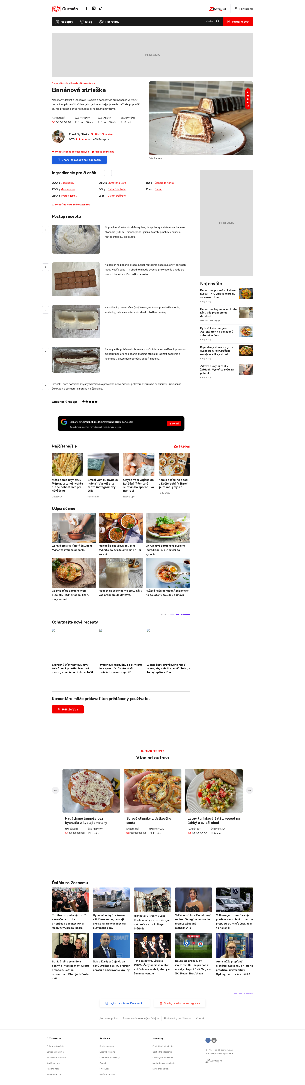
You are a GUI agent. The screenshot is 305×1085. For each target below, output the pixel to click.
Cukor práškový (117, 195)
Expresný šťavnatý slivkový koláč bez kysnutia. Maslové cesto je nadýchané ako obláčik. (73, 668)
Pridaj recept (241, 21)
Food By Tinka (79, 134)
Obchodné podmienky (110, 1057)
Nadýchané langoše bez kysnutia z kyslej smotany (86, 820)
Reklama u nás (107, 1046)
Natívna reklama (107, 1074)
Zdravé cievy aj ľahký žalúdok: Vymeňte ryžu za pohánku (217, 369)
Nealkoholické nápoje (210, 320)
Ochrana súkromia (55, 1051)
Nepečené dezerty (89, 82)
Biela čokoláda (116, 189)
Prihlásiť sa (70, 709)
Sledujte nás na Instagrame (182, 1003)
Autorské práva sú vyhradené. (219, 1053)
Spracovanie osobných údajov (141, 1018)
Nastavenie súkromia (56, 1057)
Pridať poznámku (104, 151)
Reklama (105, 1038)
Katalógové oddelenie (162, 1057)
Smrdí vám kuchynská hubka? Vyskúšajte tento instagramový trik (103, 485)
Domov (55, 82)
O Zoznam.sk (54, 1038)
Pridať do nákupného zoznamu (72, 204)
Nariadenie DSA (54, 1074)
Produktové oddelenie (162, 1046)
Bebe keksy (67, 182)
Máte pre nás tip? (160, 1068)
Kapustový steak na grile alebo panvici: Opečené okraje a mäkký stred (216, 350)
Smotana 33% (118, 182)
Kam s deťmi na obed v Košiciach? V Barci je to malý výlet (173, 483)
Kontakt (201, 1018)
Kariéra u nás (53, 1063)
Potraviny (112, 21)
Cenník (103, 1063)
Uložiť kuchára (103, 134)
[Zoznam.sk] (214, 1061)
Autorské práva (108, 1018)
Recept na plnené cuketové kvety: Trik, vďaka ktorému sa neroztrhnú (218, 293)
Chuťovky (57, 496)
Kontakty (157, 1038)
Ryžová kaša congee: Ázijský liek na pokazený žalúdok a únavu (216, 331)
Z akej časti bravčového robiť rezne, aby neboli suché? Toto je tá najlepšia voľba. (168, 668)
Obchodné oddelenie (162, 1051)
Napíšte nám (53, 1068)
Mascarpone (68, 189)
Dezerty (74, 82)
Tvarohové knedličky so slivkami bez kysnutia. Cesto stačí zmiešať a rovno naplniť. (120, 668)
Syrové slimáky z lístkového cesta (148, 820)
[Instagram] (214, 1040)
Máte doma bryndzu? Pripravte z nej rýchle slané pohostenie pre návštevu (67, 485)
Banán (158, 189)
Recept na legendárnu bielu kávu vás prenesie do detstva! (218, 312)
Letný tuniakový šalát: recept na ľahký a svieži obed (214, 820)
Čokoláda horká (164, 182)
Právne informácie (55, 1046)
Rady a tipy (93, 496)
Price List (104, 1068)
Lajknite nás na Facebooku (126, 1003)
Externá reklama (107, 1051)
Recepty (67, 21)
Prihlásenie (246, 8)
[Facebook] (208, 1040)
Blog (88, 21)
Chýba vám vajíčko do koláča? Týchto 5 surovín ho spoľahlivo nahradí (138, 485)
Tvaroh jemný (69, 195)
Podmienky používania (177, 1018)
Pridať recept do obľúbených (71, 151)
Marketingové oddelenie (163, 1063)
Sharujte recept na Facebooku (81, 160)
